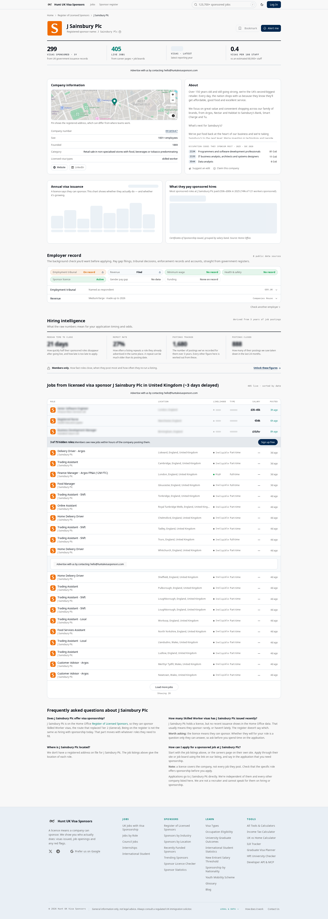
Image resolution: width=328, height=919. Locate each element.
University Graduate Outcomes (218, 839)
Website (61, 167)
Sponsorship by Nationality (215, 869)
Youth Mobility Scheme (220, 877)
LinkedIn (79, 167)
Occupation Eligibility (219, 832)
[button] (114, 102)
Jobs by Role (130, 835)
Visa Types (212, 825)
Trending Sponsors (176, 857)
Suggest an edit (201, 168)
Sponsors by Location (177, 841)
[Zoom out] (173, 100)
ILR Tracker (254, 844)
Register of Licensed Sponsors (73, 15)
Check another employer (264, 307)
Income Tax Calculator (261, 832)
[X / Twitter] (50, 851)
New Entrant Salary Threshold (218, 859)
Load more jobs (164, 687)
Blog (208, 889)
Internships (129, 847)
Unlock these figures (266, 368)
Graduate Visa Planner (261, 850)
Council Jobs (130, 841)
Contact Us (273, 909)
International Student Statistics (219, 849)
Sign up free (268, 442)
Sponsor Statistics (175, 870)
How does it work (254, 909)
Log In (274, 4)
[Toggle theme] (262, 4)
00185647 (172, 131)
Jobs (92, 4)
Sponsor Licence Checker (180, 863)
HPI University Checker (261, 856)
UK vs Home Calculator (261, 838)
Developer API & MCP (260, 862)
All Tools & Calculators (261, 825)
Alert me (273, 28)
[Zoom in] (173, 94)
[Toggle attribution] (173, 115)
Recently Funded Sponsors (174, 849)
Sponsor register (108, 4)
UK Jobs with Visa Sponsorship (133, 827)
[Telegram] (58, 851)
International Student (136, 854)
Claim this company (228, 168)
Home (50, 15)
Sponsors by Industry (177, 835)
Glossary (211, 883)
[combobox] (224, 4)
